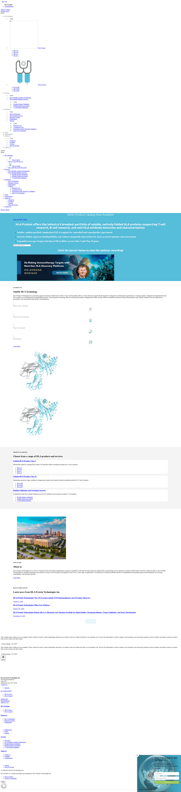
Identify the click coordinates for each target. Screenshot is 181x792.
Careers (10, 203)
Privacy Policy (9, 777)
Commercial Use (17, 189)
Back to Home (5, 210)
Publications (12, 184)
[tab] (90, 691)
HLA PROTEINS (6, 691)
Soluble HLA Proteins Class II (24, 476)
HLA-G (15, 55)
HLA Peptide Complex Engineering (19, 171)
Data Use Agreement (18, 193)
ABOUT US (4, 702)
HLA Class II (9, 696)
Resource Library (13, 183)
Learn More (16, 346)
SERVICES (4, 699)
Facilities (11, 201)
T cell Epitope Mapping (24, 500)
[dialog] (90, 786)
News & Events (13, 205)
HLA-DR (16, 87)
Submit (166, 782)
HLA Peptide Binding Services (17, 173)
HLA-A (15, 50)
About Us (7, 198)
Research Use (16, 188)
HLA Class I (8, 694)
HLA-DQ (16, 89)
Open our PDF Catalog (20, 219)
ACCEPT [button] (14, 644)
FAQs (6, 195)
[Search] (32, 245)
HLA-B (15, 52)
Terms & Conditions (11, 778)
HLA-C (15, 54)
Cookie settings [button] (5, 644)
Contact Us (8, 206)
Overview (7, 740)
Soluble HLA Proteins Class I (24, 461)
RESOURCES (5, 701)
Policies (10, 186)
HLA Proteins (9, 155)
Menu (2, 13)
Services (7, 169)
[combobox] (22, 245)
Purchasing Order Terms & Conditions (23, 191)
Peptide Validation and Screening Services (29, 490)
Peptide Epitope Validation (20, 174)
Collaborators (9, 196)
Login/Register (9, 6)
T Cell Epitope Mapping (19, 178)
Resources (8, 179)
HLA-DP (16, 91)
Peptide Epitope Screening (20, 176)
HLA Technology (13, 181)
